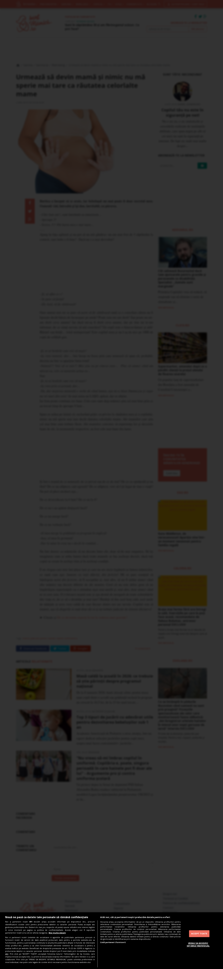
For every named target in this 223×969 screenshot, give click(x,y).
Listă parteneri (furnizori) (113, 942)
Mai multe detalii (57, 933)
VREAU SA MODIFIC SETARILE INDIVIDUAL (198, 944)
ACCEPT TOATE (199, 933)
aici (6, 953)
